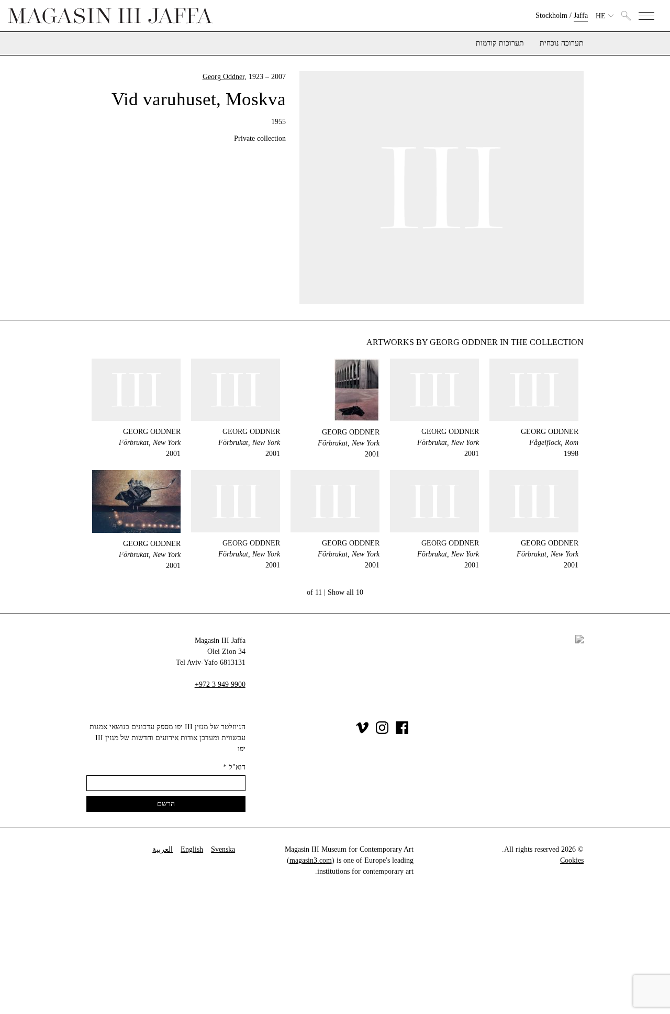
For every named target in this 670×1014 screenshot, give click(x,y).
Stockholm (551, 15)
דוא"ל (234, 767)
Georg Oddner (223, 77)
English (192, 849)
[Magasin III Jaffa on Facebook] (402, 732)
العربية (162, 849)
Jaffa (581, 15)
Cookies (572, 860)
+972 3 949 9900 (220, 684)
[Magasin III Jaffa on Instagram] (382, 732)
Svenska (223, 849)
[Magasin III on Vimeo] (362, 732)
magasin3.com (310, 860)
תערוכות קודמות (500, 43)
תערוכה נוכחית (562, 43)
